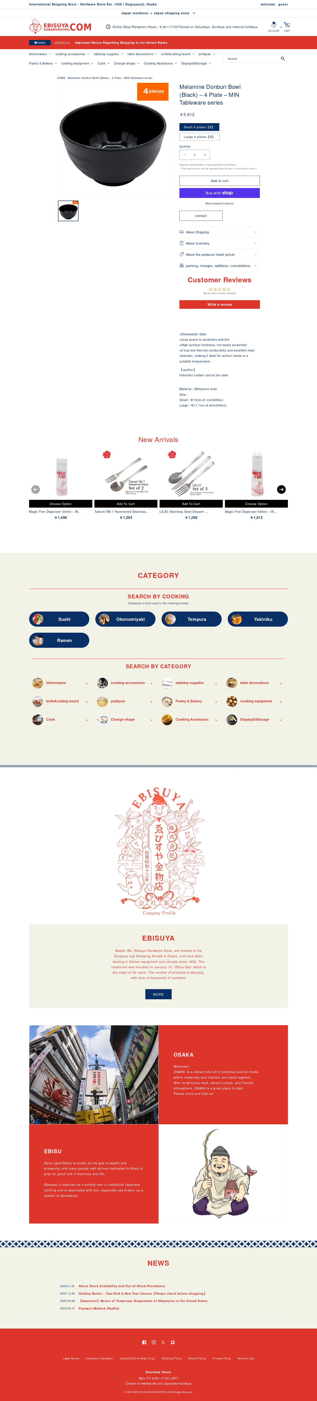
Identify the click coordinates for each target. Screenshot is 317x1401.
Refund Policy (197, 1358)
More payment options (220, 203)
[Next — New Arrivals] (281, 489)
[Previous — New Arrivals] (35, 489)
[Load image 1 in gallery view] (68, 211)
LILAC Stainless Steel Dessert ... (184, 511)
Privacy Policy (222, 1358)
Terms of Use (245, 1358)
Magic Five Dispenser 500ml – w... (251, 511)
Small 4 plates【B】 (199, 127)
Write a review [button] (219, 304)
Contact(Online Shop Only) (137, 1358)
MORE (158, 994)
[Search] (283, 59)
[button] (40, 53)
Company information (99, 1358)
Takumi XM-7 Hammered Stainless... (121, 511)
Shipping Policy (172, 1358)
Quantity (185, 146)
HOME (61, 78)
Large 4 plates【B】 (199, 137)
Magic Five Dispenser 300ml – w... (55, 511)
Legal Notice (71, 1358)
